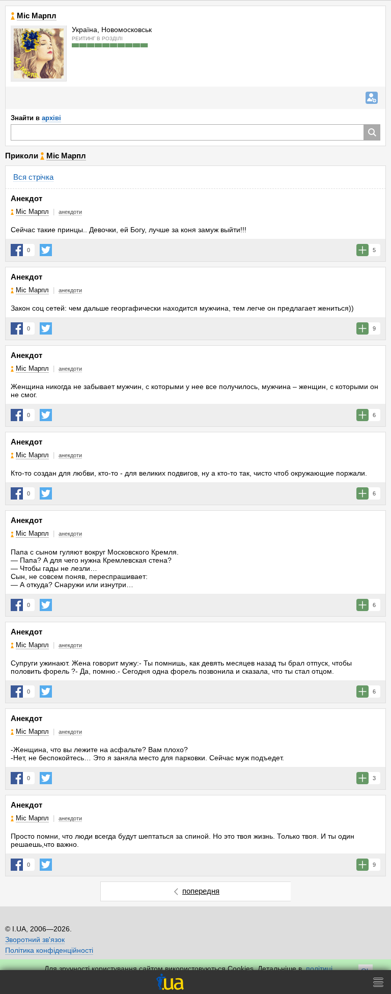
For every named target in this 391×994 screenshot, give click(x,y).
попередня (200, 891)
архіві (51, 118)
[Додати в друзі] (372, 98)
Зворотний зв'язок (35, 939)
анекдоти (70, 212)
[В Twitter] (46, 250)
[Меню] (378, 982)
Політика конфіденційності (49, 950)
